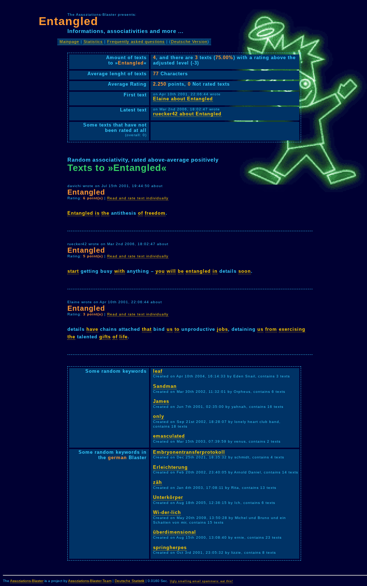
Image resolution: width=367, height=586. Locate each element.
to (177, 329)
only (158, 416)
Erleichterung (170, 467)
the (105, 213)
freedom (155, 213)
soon (244, 271)
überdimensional (174, 532)
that (147, 329)
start (73, 271)
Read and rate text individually (137, 198)
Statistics (93, 41)
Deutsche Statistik (129, 581)
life (123, 336)
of (140, 213)
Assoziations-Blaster (26, 581)
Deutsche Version (189, 41)
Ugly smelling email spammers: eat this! (201, 581)
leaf (157, 371)
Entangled (80, 213)
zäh (157, 482)
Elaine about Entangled (183, 98)
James (161, 401)
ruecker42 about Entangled (187, 113)
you (160, 271)
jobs (222, 329)
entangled (198, 271)
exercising (292, 329)
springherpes (170, 547)
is (97, 213)
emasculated (169, 436)
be (181, 271)
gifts (105, 336)
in (215, 271)
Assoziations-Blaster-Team (89, 581)
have (92, 329)
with (119, 271)
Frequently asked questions (136, 41)
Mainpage (69, 41)
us (170, 329)
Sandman (165, 386)
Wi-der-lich (167, 512)
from (271, 329)
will (171, 271)
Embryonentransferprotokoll (189, 452)
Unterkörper (168, 497)
